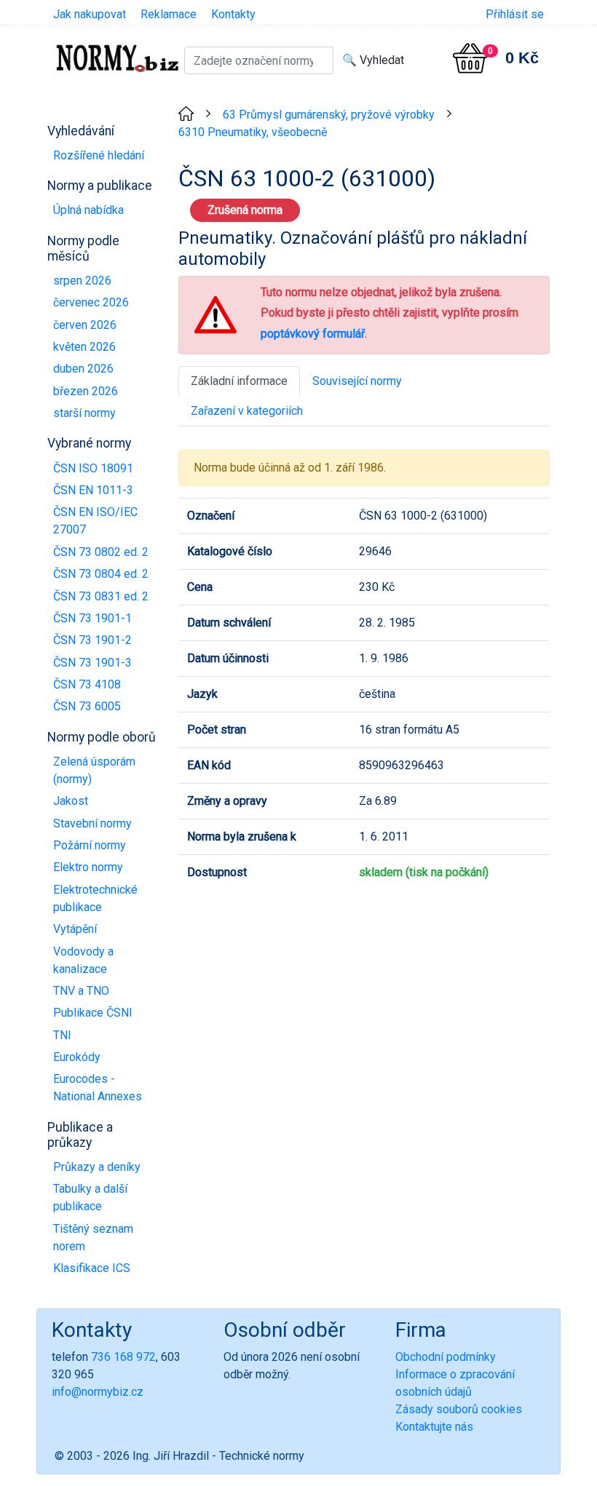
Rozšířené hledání (98, 155)
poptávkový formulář (313, 334)
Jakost (70, 801)
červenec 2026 (91, 302)
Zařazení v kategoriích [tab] (247, 411)
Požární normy (89, 845)
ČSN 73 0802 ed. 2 (101, 552)
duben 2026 (83, 369)
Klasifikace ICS (91, 1268)
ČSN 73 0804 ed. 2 (101, 574)
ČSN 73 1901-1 (92, 618)
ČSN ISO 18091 (93, 468)
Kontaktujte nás (434, 1427)
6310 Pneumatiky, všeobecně (252, 132)
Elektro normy (88, 867)
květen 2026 (84, 347)
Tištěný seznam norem (93, 1237)
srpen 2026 (82, 280)
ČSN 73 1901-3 (92, 663)
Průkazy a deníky (97, 1167)
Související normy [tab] (357, 381)
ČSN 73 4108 (87, 684)
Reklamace (169, 14)
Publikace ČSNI (93, 1013)
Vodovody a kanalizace (83, 960)
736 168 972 (123, 1357)
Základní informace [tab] (239, 381)
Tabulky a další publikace (90, 1197)
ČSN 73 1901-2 (92, 640)
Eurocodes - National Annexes (97, 1087)
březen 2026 (85, 391)
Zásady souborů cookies (458, 1409)
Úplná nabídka (88, 210)
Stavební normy (92, 823)
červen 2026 (84, 325)
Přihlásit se (515, 14)
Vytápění (75, 929)
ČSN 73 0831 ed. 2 (101, 596)
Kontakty (233, 14)
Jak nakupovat (89, 14)
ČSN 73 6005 (87, 706)
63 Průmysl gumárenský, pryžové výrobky (329, 115)
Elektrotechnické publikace (95, 898)
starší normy (84, 413)
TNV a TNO (81, 991)
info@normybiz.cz (97, 1392)
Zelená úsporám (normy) (94, 770)
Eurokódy (76, 1057)
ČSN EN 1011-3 (93, 490)
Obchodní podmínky (445, 1357)
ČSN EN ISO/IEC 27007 (95, 520)
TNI (62, 1035)
